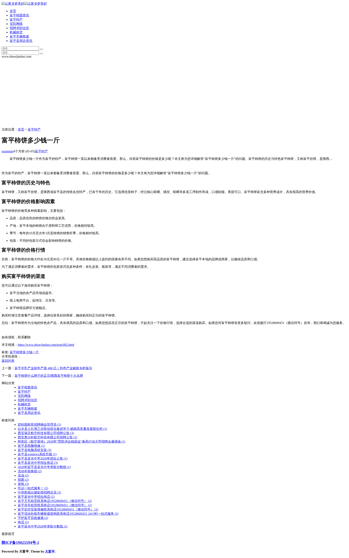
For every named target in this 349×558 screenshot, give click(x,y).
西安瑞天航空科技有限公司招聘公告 (46, 433)
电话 (23, 522)
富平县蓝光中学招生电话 (38, 462)
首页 (13, 11)
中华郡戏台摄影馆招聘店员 (39, 492)
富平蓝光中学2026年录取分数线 (42, 526)
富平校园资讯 (19, 15)
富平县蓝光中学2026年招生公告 (42, 458)
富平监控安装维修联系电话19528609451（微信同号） (58, 509)
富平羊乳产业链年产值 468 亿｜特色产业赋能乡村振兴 (53, 368)
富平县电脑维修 (31, 445)
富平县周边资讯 (21, 40)
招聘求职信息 (19, 28)
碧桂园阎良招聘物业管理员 (39, 424)
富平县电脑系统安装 (34, 450)
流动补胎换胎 (30, 471)
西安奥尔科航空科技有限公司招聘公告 (47, 437)
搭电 (23, 484)
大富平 (50, 551)
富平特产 (16, 19)
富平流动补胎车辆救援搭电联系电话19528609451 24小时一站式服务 (68, 513)
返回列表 (8, 360)
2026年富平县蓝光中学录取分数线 (44, 467)
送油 (23, 475)
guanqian (7, 151)
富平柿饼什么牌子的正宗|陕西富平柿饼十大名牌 (49, 375)
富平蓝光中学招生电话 (36, 496)
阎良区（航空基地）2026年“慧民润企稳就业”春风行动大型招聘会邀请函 (71, 441)
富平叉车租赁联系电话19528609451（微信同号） (55, 501)
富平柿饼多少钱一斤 (24, 352)
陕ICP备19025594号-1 (20, 542)
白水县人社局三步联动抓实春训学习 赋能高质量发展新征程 (62, 428)
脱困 (23, 479)
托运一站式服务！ (33, 488)
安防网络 (16, 23)
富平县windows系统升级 (37, 454)
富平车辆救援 (19, 36)
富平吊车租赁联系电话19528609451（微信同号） (55, 505)
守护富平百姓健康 (33, 518)
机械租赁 (16, 32)
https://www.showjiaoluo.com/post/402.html (46, 344)
